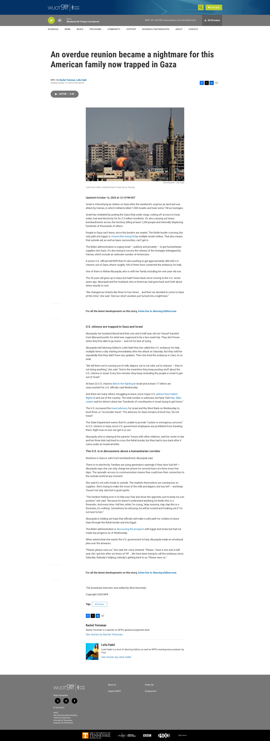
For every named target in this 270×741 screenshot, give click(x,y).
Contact (193, 29)
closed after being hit (123, 236)
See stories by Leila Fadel (116, 657)
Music (80, 29)
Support (131, 29)
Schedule (53, 29)
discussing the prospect (130, 529)
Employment (150, 691)
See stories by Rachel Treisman (104, 634)
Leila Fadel (81, 80)
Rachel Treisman (67, 80)
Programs (96, 29)
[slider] (64, 20)
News (68, 29)
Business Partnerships (155, 29)
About (179, 29)
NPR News (99, 604)
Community (114, 29)
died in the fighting (122, 383)
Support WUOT (114, 691)
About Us (112, 685)
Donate (215, 7)
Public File (149, 685)
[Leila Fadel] (92, 651)
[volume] (59, 20)
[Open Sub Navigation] (61, 29)
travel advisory (119, 408)
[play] (51, 20)
